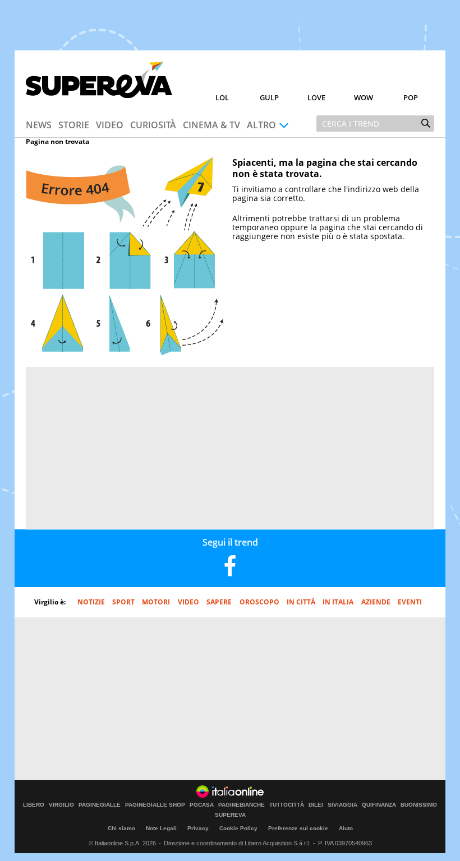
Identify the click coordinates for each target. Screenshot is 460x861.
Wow (363, 97)
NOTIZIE (91, 602)
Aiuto (346, 828)
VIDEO (188, 602)
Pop (410, 97)
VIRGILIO (61, 805)
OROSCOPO (259, 602)
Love (316, 97)
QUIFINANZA (379, 805)
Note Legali (161, 828)
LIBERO (33, 805)
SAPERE (219, 602)
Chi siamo (121, 828)
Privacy (198, 828)
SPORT (123, 602)
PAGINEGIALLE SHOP (155, 805)
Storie (73, 125)
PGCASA (202, 805)
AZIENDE (375, 602)
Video (109, 125)
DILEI (316, 805)
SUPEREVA (230, 815)
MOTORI (156, 602)
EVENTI (410, 602)
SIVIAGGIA (342, 805)
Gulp (269, 97)
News (39, 125)
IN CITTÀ (301, 602)
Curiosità (153, 125)
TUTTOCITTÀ (286, 805)
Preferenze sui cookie (298, 828)
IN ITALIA (338, 602)
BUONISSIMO (419, 805)
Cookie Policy (238, 828)
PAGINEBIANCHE (241, 805)
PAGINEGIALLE (100, 805)
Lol (222, 97)
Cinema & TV (211, 125)
